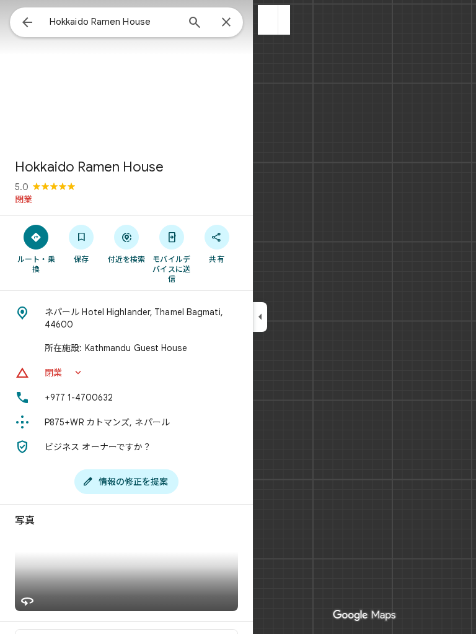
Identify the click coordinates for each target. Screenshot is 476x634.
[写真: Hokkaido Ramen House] (126, 74)
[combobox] (113, 21)
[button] (268, 20)
